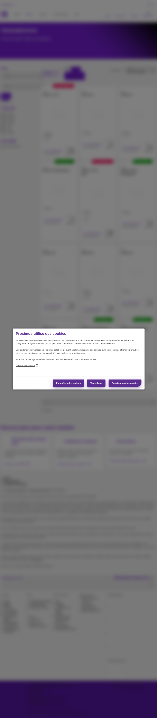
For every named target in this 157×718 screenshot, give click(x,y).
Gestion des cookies (25, 365)
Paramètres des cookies (68, 383)
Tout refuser (96, 383)
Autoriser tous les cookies (125, 383)
